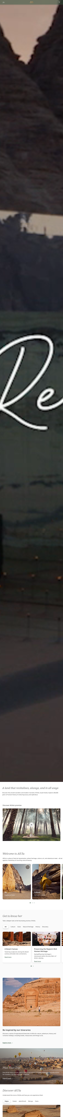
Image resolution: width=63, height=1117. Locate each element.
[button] (59, 2)
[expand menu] (4, 2)
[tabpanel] (33, 951)
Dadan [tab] (15, 1101)
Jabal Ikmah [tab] (22, 1101)
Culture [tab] (13, 927)
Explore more (7, 1043)
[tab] (30, 902)
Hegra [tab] (7, 1101)
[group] (6, 926)
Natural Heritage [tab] (28, 927)
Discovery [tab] (45, 927)
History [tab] (38, 927)
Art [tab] (6, 927)
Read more (8, 957)
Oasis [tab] (19, 927)
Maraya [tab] (30, 1101)
